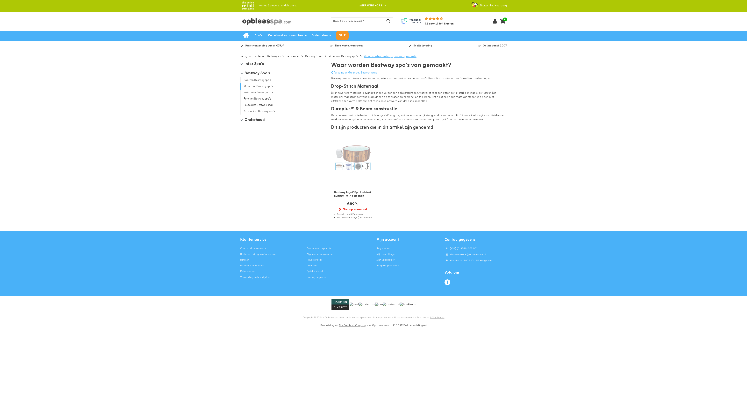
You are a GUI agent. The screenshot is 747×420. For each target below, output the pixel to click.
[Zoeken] (389, 21)
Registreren (383, 248)
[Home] (246, 35)
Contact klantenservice (253, 248)
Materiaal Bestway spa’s (343, 56)
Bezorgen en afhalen (252, 266)
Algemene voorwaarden (320, 254)
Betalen (244, 260)
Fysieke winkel (315, 271)
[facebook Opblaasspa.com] (447, 282)
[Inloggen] (495, 21)
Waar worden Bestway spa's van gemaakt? (390, 56)
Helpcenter (292, 56)
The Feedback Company (352, 325)
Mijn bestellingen (386, 254)
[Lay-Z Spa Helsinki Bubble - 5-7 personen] (353, 158)
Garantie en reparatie (319, 248)
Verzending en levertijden (255, 277)
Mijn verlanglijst (385, 260)
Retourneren (247, 271)
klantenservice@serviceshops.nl (468, 255)
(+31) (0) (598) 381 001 (463, 249)
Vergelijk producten (387, 266)
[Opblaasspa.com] (248, 5)
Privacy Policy (314, 260)
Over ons (312, 266)
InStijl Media (437, 318)
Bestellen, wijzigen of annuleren (258, 254)
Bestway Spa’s (313, 56)
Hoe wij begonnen (317, 277)
